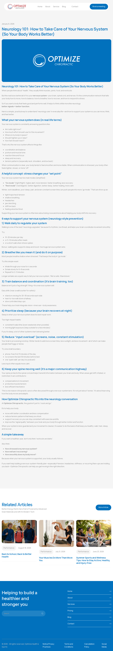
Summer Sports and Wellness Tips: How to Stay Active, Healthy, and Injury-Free (93, 560)
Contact (75, 6)
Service (56, 6)
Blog (64, 6)
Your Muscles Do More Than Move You (56, 559)
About (47, 6)
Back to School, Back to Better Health (17, 555)
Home (40, 6)
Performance (9, 548)
